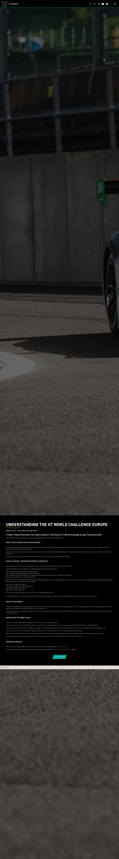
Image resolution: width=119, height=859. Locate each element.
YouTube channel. (62, 646)
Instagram (68, 649)
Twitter (60, 649)
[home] (44, 3)
